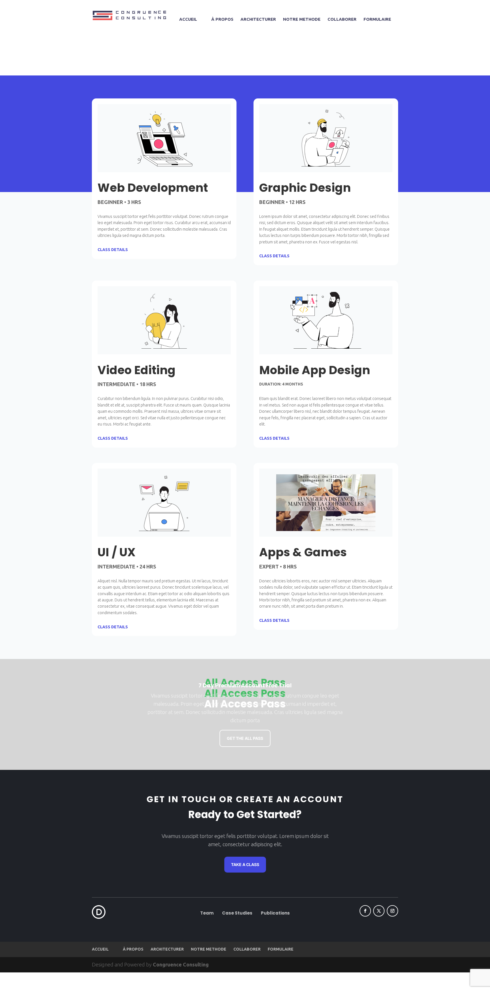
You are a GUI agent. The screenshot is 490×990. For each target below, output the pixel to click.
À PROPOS (222, 19)
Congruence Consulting (181, 964)
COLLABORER (342, 19)
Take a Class (245, 864)
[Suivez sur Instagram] (392, 911)
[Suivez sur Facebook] (365, 911)
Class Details (113, 249)
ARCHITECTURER (258, 19)
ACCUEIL (188, 19)
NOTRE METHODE (301, 19)
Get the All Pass (245, 738)
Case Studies (237, 913)
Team (207, 913)
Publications (275, 913)
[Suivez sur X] (379, 911)
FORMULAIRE (377, 19)
